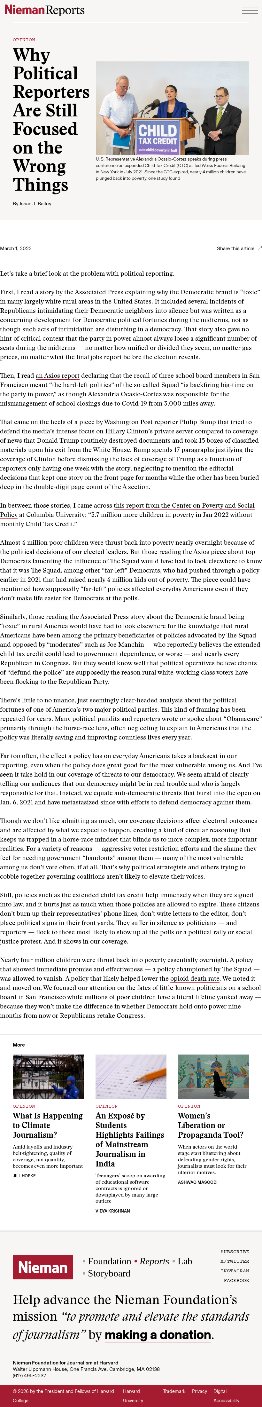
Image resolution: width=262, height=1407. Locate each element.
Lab (185, 1261)
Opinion (24, 39)
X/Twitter (234, 1260)
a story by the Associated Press (79, 292)
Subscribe (234, 1251)
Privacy (199, 1391)
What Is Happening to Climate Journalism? (48, 1126)
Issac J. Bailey (35, 204)
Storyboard (109, 1273)
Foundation (109, 1261)
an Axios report (58, 376)
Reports (154, 1261)
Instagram (234, 1270)
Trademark (174, 1391)
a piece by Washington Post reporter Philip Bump (145, 422)
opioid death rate (195, 979)
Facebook (236, 1280)
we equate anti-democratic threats (133, 793)
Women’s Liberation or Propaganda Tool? (210, 1126)
